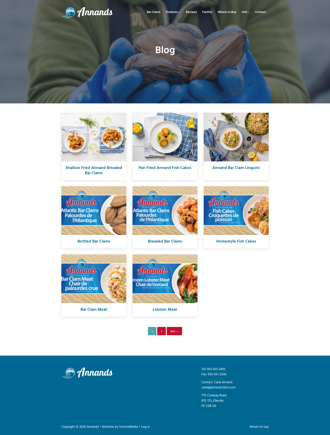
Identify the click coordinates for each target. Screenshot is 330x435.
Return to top (259, 426)
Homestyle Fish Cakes (236, 241)
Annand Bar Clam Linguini (236, 168)
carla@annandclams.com (218, 387)
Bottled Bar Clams (94, 241)
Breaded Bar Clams (165, 241)
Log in (145, 426)
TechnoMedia (128, 426)
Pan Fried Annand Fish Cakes (165, 168)
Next (173, 331)
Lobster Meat (165, 309)
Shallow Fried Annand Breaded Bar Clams (94, 171)
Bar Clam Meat (94, 309)
